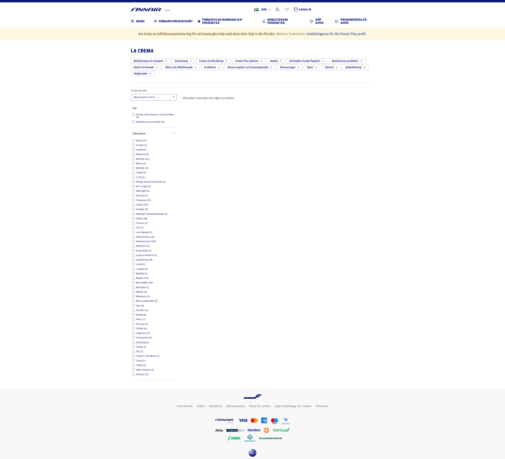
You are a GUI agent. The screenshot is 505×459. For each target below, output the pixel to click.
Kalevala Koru (145, 237)
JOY (139, 227)
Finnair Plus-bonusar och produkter (155, 116)
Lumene (142, 269)
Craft (140, 177)
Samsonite (144, 337)
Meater (141, 292)
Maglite (141, 273)
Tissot (140, 360)
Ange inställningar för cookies (293, 406)
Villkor (201, 406)
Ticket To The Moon (147, 356)
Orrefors (142, 310)
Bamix (141, 163)
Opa (140, 305)
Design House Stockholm (151, 181)
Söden (141, 347)
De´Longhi (143, 186)
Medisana (143, 296)
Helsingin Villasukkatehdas (151, 214)
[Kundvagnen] (286, 9)
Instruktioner (185, 406)
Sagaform (143, 333)
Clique (141, 172)
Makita (142, 278)
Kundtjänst (215, 406)
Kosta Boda (143, 250)
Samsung (142, 342)
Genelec (142, 209)
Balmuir (142, 159)
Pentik (141, 314)
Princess (142, 324)
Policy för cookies (260, 406)
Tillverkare (321, 406)
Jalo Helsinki (144, 232)
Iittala (141, 218)
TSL (139, 351)
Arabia (141, 145)
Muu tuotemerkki (146, 301)
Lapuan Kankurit (146, 255)
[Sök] (277, 9)
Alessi (141, 140)
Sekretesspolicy (235, 406)
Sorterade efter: (139, 90)
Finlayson (143, 200)
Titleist (141, 365)
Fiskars (142, 204)
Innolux (142, 223)
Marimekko (144, 282)
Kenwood (143, 246)
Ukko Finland (144, 369)
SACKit (141, 328)
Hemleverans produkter (150, 122)
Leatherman (144, 259)
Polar (140, 319)
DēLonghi (143, 191)
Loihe (140, 264)
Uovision (142, 374)
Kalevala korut (146, 241)
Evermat (142, 195)
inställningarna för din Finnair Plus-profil (336, 34)
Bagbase (142, 154)
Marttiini (142, 287)
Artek (141, 149)
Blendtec (142, 168)
